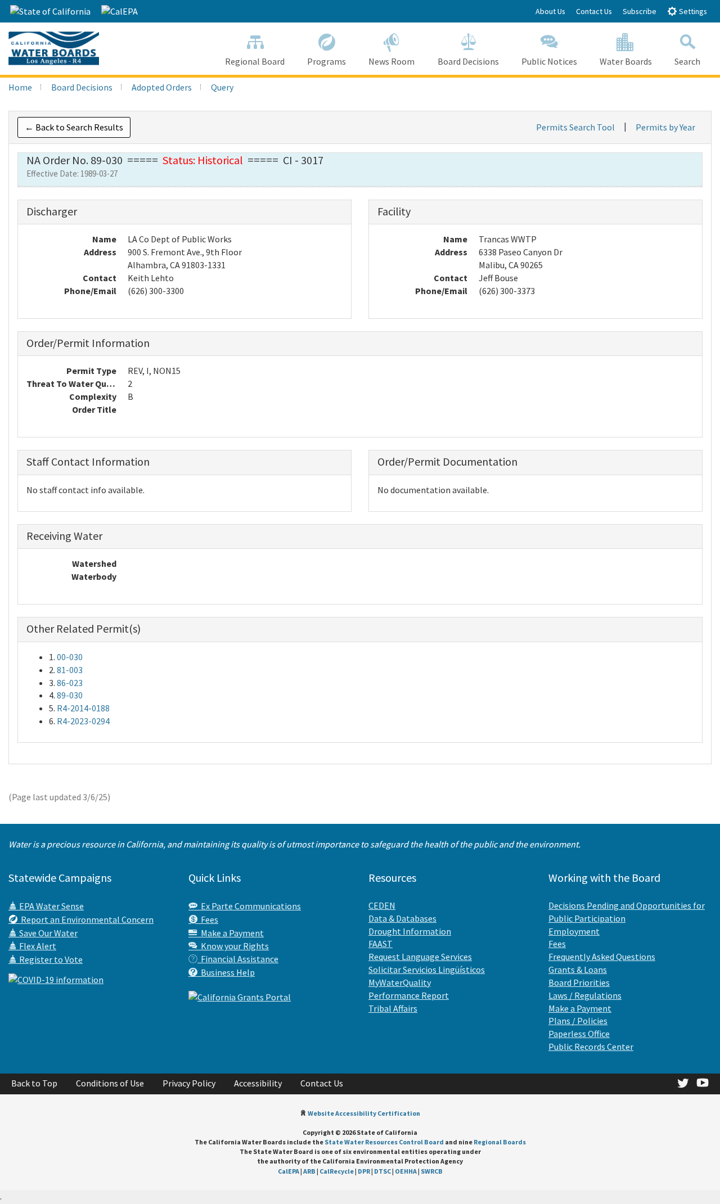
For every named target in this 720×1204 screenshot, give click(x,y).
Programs (326, 61)
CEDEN (381, 905)
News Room (391, 61)
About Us (550, 11)
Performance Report (408, 995)
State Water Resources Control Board (384, 1142)
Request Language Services (420, 956)
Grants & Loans (577, 969)
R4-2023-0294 (83, 721)
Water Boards (626, 61)
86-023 (70, 682)
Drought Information (409, 931)
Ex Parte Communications (249, 906)
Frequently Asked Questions (601, 956)
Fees (207, 919)
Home (20, 87)
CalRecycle (337, 1171)
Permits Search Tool (575, 127)
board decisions (81, 87)
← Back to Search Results (74, 127)
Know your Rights (233, 946)
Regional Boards (500, 1142)
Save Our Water (47, 933)
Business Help (226, 972)
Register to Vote (50, 959)
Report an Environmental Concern (85, 919)
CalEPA (288, 1171)
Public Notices (549, 61)
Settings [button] (692, 11)
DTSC (382, 1171)
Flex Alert (36, 946)
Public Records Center (590, 1046)
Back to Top (34, 1083)
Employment (574, 931)
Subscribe (639, 11)
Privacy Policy (189, 1083)
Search (687, 61)
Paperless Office (579, 1033)
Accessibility (258, 1083)
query (222, 87)
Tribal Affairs (392, 1008)
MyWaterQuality (399, 982)
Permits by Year (665, 127)
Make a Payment (230, 933)
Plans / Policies (578, 1020)
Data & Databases (402, 918)
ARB (309, 1171)
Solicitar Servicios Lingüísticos (426, 969)
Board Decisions (468, 61)
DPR (364, 1171)
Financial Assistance (237, 958)
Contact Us (594, 11)
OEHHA (406, 1171)
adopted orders (162, 87)
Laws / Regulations (585, 995)
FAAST (380, 943)
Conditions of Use (110, 1083)
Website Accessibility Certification (364, 1113)
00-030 (70, 656)
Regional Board (255, 61)
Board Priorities (579, 982)
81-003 (70, 669)
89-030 (70, 695)
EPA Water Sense (50, 906)
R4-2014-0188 (83, 708)
